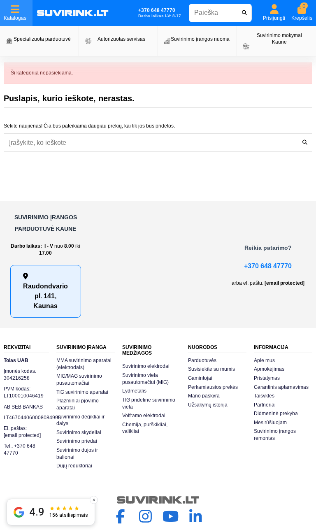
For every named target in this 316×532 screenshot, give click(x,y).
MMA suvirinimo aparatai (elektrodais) (84, 364)
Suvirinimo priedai (76, 441)
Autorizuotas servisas (121, 39)
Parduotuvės (202, 360)
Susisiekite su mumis (211, 369)
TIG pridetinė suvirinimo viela (148, 403)
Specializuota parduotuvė (42, 39)
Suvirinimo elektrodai (146, 366)
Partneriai (265, 405)
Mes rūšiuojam (270, 422)
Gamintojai (200, 378)
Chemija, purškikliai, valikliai (144, 428)
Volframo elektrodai (143, 415)
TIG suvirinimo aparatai (82, 392)
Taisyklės (264, 396)
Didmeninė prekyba (276, 413)
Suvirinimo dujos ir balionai (77, 453)
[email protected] (284, 283)
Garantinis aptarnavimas (281, 387)
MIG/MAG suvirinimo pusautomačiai (79, 379)
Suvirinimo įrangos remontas (275, 434)
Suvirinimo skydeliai (78, 432)
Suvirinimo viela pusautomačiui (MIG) (145, 378)
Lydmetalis (134, 391)
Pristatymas (267, 378)
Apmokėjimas (269, 369)
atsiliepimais (68, 515)
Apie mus (264, 360)
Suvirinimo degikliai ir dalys (80, 420)
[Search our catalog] (244, 13)
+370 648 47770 (268, 266)
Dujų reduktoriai (74, 466)
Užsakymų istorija (208, 405)
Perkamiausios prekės (213, 387)
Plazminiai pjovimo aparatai (77, 404)
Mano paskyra (204, 396)
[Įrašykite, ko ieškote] (304, 142)
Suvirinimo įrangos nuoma (200, 39)
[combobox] (220, 13)
